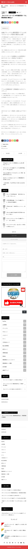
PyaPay (14, 321)
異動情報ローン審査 (14, 363)
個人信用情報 (14, 345)
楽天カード (14, 349)
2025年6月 (3, 399)
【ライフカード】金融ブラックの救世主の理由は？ (13, 379)
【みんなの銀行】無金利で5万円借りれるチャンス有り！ (15, 213)
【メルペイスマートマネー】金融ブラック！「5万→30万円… (15, 219)
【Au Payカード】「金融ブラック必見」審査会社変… (15, 531)
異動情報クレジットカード (14, 359)
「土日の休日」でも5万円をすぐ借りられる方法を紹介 (14, 183)
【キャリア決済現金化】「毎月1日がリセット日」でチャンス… (15, 195)
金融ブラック (14, 370)
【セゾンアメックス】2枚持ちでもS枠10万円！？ (12, 389)
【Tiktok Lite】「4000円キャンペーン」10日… (15, 207)
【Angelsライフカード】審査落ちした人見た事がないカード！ (13, 163)
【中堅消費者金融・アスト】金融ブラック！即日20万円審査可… (15, 201)
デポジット (14, 331)
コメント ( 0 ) (14, 235)
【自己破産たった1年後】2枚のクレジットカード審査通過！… (15, 537)
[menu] (26, 2)
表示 (7, 28)
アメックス (14, 328)
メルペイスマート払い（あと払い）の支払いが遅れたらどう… (15, 225)
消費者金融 (14, 352)
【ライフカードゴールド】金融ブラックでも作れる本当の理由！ (13, 498)
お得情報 (12, 12)
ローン (14, 338)
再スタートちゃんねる (7, 2)
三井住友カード (14, 342)
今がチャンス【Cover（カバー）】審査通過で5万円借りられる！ (13, 178)
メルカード (14, 335)
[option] (14, 415)
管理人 (7, 144)
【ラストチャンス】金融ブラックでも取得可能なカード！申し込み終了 (14, 168)
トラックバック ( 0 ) (14, 239)
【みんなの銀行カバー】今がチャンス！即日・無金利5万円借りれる (14, 173)
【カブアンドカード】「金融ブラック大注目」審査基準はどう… (15, 525)
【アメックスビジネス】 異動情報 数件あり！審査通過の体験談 (13, 384)
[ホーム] (1, 5)
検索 (24, 311)
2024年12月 (3, 402)
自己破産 (14, 366)
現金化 (14, 356)
